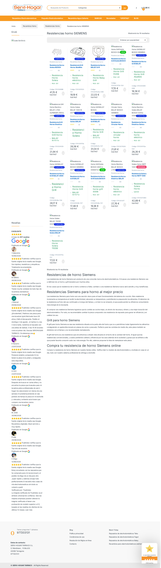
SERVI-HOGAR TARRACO (22, 565)
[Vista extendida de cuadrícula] (50, 40)
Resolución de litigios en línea (80, 540)
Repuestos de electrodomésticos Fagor (124, 537)
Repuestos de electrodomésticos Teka (123, 533)
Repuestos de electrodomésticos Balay (123, 540)
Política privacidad (76, 533)
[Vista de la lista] (53, 40)
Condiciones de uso (77, 537)
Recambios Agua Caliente (78, 18)
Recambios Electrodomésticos (24, 18)
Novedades (111, 18)
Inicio (13, 26)
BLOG (135, 18)
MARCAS (97, 18)
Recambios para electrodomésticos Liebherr (125, 544)
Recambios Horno (29, 26)
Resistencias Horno (52, 26)
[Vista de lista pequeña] (57, 40)
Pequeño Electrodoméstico (52, 18)
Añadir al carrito (62, 94)
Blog (71, 530)
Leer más (104, 150)
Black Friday (113, 530)
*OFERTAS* (125, 18)
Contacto (73, 544)
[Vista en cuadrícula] (60, 40)
